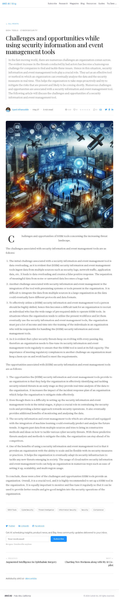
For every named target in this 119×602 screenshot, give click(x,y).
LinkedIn (25, 526)
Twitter (12, 526)
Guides (101, 3)
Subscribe (52, 3)
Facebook (39, 526)
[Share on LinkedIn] (112, 109)
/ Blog (13, 3)
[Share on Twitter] (106, 109)
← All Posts (12, 24)
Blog (83, 3)
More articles (31, 578)
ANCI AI (6, 3)
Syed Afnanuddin (20, 109)
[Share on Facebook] (109, 109)
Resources (91, 3)
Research (63, 3)
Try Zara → (112, 3)
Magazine (74, 3)
